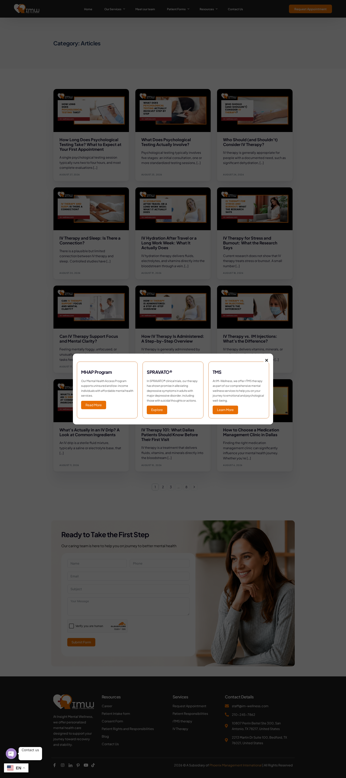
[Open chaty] (11, 753)
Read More (93, 405)
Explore (157, 410)
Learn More (225, 410)
